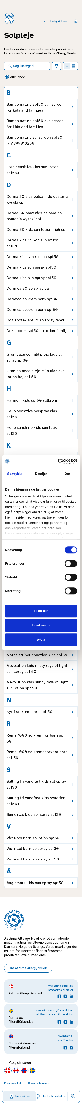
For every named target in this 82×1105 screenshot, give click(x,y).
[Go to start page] (76, 21)
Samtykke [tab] (14, 474)
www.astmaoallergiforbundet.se (54, 1010)
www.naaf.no (65, 1035)
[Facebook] (59, 996)
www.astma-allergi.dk (60, 985)
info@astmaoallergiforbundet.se (54, 1014)
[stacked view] (73, 66)
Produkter (22, 1096)
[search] (73, 1096)
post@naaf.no (65, 1040)
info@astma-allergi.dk (60, 989)
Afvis (41, 640)
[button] (56, 66)
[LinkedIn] (71, 996)
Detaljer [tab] (41, 474)
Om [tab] (67, 474)
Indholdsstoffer (55, 1096)
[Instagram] (65, 996)
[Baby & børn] (45, 21)
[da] (8, 1070)
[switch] (71, 563)
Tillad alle (41, 611)
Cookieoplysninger (39, 1082)
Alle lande (17, 77)
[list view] (67, 66)
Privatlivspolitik (12, 1082)
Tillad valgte (41, 625)
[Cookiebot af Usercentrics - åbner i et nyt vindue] (58, 461)
